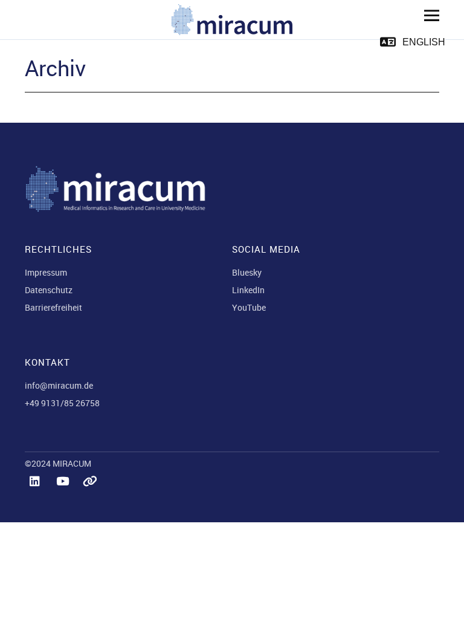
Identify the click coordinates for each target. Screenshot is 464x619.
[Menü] (427, 15)
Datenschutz (48, 290)
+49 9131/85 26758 (62, 403)
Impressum (46, 272)
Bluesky (247, 272)
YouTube (249, 307)
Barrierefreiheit (53, 307)
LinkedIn (248, 290)
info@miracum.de (59, 385)
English (423, 42)
